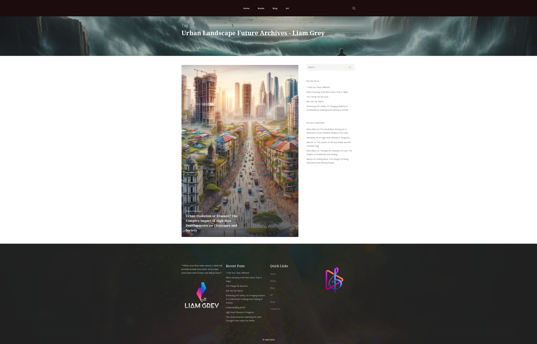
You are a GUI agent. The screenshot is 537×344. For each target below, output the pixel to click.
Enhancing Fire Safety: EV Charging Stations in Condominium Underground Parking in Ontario (327, 108)
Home (246, 8)
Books (261, 8)
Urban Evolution (194, 211)
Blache (310, 159)
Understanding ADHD (235, 307)
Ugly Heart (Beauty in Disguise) (335, 137)
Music (272, 302)
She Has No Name (315, 101)
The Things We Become (317, 96)
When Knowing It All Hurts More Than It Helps (327, 92)
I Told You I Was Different (318, 87)
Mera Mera (312, 129)
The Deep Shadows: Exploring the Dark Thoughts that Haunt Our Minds (243, 319)
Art (287, 8)
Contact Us (275, 309)
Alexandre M (312, 137)
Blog (275, 8)
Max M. (310, 142)
